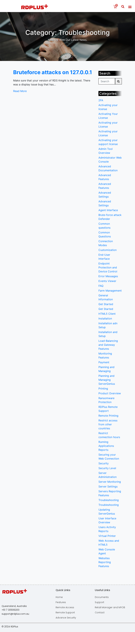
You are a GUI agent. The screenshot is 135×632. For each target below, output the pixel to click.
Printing (103, 388)
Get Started (105, 304)
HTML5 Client (107, 313)
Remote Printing (108, 415)
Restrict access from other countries (107, 424)
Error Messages (108, 276)
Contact (100, 612)
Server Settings (108, 486)
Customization (107, 250)
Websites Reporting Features (104, 562)
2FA (100, 100)
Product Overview (109, 393)
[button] (122, 7)
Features (61, 602)
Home (59, 597)
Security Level (107, 468)
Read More (20, 91)
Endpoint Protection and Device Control (107, 267)
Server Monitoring (109, 481)
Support (99, 602)
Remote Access (65, 607)
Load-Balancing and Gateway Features (108, 344)
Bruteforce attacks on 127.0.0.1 (52, 72)
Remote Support (65, 612)
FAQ (100, 285)
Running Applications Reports (106, 445)
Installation (105, 318)
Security (103, 463)
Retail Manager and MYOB (110, 607)
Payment (103, 362)
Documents (102, 597)
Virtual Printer (107, 536)
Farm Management (110, 290)
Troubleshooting (108, 500)
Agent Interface (108, 210)
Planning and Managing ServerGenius (106, 379)
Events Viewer (107, 281)
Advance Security (66, 617)
